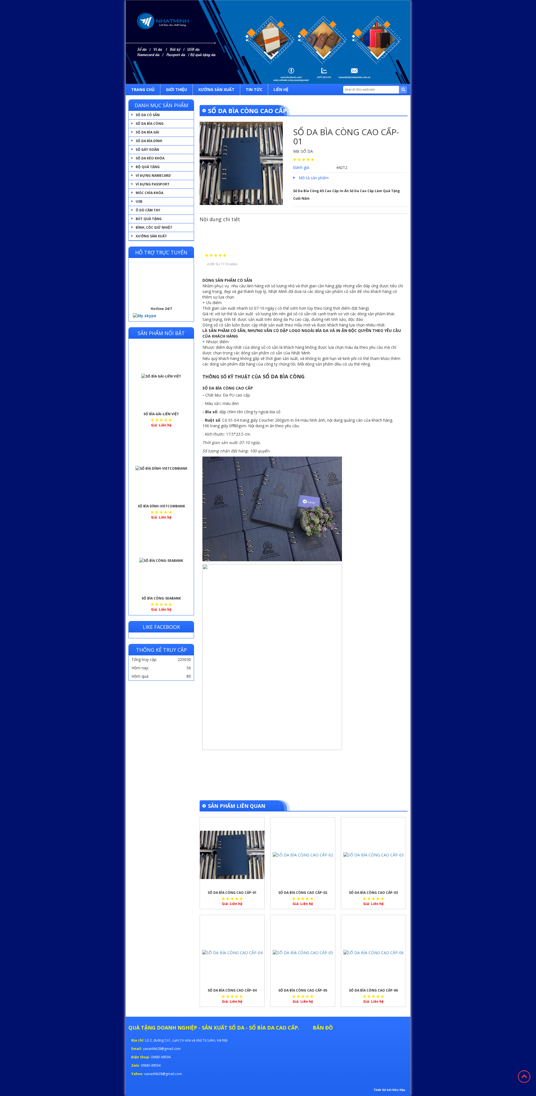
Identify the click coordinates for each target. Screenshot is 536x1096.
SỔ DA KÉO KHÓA (150, 158)
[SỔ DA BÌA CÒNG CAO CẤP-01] (232, 855)
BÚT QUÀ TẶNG (149, 218)
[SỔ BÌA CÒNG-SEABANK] (161, 561)
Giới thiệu (176, 89)
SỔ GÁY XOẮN (147, 149)
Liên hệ (281, 89)
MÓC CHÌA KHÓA (149, 192)
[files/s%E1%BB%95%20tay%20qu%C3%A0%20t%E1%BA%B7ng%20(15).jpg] (241, 163)
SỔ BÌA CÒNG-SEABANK (161, 598)
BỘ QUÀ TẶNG (148, 166)
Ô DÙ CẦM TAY (148, 210)
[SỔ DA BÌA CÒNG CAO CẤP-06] (373, 953)
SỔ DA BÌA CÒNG (150, 123)
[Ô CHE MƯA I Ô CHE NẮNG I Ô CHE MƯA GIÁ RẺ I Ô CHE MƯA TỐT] (268, 42)
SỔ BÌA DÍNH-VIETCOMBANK (161, 506)
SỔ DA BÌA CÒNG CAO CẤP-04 (232, 990)
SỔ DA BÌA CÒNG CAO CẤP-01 (232, 892)
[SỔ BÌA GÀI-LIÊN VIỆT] (161, 376)
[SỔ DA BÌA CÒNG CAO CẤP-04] (232, 953)
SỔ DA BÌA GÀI (147, 132)
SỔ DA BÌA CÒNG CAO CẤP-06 (373, 990)
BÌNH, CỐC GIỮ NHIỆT (154, 227)
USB (139, 201)
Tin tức (254, 89)
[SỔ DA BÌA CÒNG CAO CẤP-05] (303, 953)
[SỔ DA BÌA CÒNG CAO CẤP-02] (303, 855)
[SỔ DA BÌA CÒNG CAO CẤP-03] (373, 855)
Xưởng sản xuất (216, 89)
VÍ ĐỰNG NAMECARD (153, 175)
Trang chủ (143, 89)
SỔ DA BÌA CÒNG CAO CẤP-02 (302, 892)
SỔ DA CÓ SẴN (148, 115)
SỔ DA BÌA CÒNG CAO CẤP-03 (373, 892)
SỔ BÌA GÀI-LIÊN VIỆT (161, 414)
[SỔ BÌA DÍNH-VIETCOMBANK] (161, 468)
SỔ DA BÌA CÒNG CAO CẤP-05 (302, 990)
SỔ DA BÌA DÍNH (149, 141)
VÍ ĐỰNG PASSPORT (152, 184)
